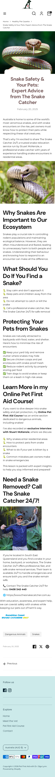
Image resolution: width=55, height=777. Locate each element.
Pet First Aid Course (13, 726)
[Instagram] (9, 690)
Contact (8, 731)
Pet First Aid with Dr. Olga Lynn (33, 766)
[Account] (41, 12)
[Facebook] (4, 690)
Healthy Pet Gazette (21, 21)
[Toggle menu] (5, 13)
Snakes (35, 634)
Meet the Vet (10, 721)
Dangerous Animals (15, 634)
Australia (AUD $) (14, 747)
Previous (11, 663)
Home (6, 21)
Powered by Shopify (12, 769)
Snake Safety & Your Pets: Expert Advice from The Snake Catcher (27, 26)
